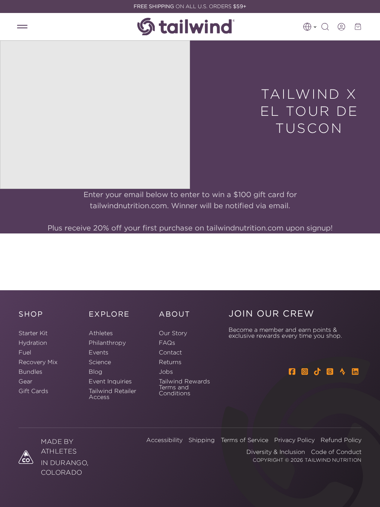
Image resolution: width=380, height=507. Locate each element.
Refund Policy (341, 440)
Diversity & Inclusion (275, 451)
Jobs (166, 371)
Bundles (30, 371)
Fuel (25, 352)
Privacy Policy (294, 440)
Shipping (202, 440)
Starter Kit (33, 333)
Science (100, 362)
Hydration (33, 342)
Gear (25, 381)
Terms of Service (244, 440)
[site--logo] (190, 26)
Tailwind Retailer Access (112, 393)
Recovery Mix (38, 362)
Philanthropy (107, 342)
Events (98, 352)
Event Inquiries (110, 381)
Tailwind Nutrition (333, 460)
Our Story (173, 333)
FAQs (167, 342)
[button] (310, 27)
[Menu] (22, 27)
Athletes (101, 333)
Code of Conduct (336, 451)
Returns (170, 362)
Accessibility (164, 440)
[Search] (325, 27)
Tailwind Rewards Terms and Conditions (184, 387)
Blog (95, 371)
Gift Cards (33, 391)
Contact (170, 352)
